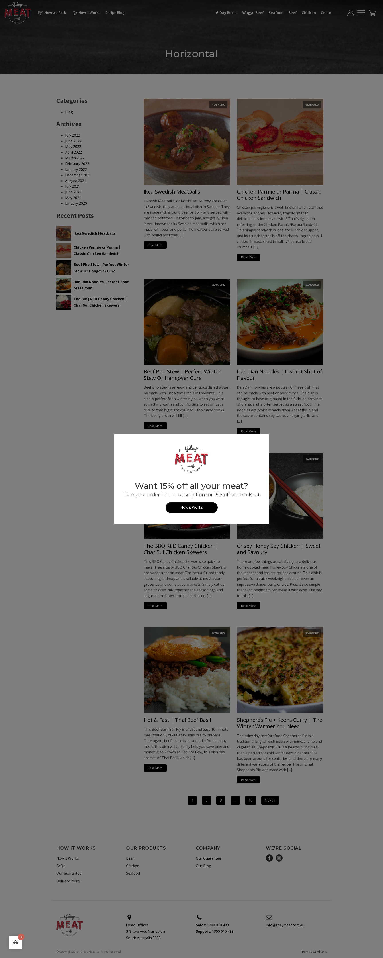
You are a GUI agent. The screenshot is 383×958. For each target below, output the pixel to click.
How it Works (191, 507)
